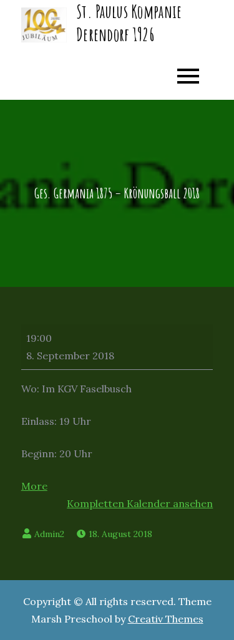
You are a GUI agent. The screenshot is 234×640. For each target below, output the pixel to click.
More (34, 486)
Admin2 (49, 534)
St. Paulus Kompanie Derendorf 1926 (129, 23)
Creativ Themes (165, 619)
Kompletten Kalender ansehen (140, 503)
